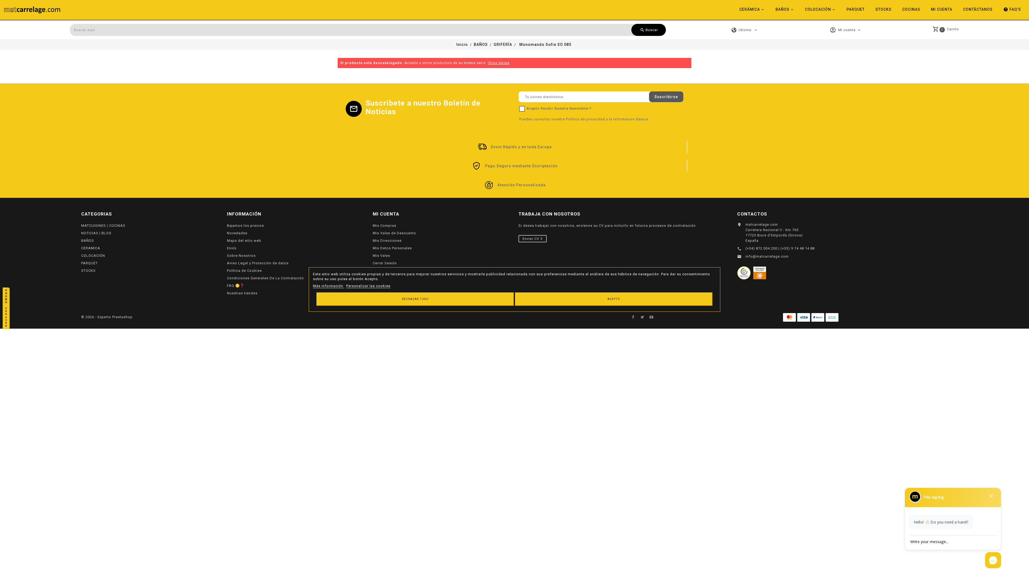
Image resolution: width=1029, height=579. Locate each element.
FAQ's (1012, 9)
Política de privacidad (585, 119)
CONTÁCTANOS (978, 9)
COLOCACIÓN (818, 9)
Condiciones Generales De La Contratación (265, 278)
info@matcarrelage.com (767, 256)
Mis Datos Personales (392, 248)
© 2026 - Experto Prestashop (107, 317)
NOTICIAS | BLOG (96, 233)
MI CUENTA (941, 9)
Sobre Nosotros (241, 256)
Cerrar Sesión (385, 263)
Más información (328, 286)
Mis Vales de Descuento (394, 233)
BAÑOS (782, 9)
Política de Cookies (244, 271)
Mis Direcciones (387, 241)
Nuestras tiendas (242, 293)
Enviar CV (531, 239)
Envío (232, 248)
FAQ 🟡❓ (235, 286)
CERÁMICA (749, 9)
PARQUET (856, 9)
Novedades (237, 233)
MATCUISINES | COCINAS (103, 226)
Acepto (613, 299)
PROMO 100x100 (6, 308)
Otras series (498, 63)
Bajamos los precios (245, 226)
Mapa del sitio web (244, 241)
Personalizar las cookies (368, 286)
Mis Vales (381, 256)
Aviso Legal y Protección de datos (258, 263)
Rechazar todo (415, 299)
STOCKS (883, 9)
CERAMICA (90, 248)
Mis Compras (384, 226)
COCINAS (911, 9)
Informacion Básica (630, 119)
